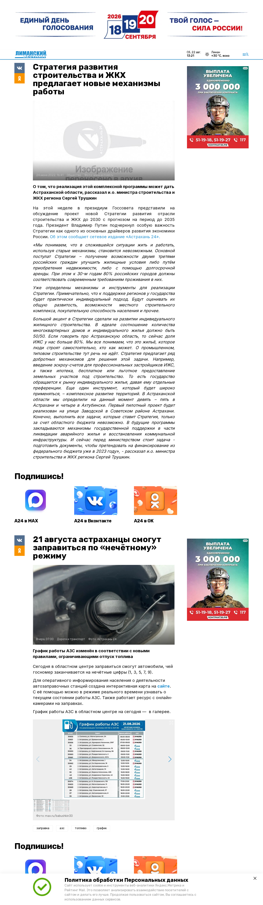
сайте (163, 686)
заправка (42, 828)
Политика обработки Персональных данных (126, 880)
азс (62, 828)
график (102, 828)
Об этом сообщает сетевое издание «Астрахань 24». (104, 236)
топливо (81, 828)
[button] (170, 759)
